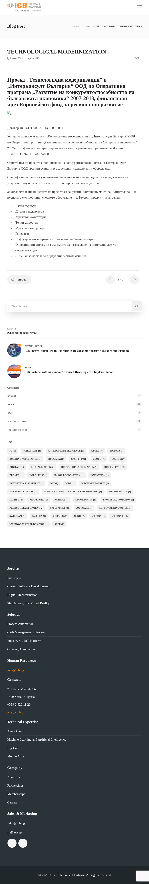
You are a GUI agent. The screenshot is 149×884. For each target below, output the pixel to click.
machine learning (23, 491)
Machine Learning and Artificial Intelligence (36, 739)
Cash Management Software (26, 632)
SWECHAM (17, 516)
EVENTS (11, 328)
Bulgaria (56, 459)
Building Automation (25, 459)
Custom (118, 459)
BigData (116, 450)
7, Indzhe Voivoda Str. (22, 689)
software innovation (115, 507)
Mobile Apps (15, 756)
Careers (12, 802)
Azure (96, 450)
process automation (118, 499)
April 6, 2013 (33, 58)
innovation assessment (26, 483)
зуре (59, 524)
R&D (10, 413)
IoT (54, 483)
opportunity (85, 499)
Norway (61, 499)
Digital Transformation (79, 467)
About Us (13, 777)
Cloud (98, 459)
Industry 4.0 (15, 578)
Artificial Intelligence (66, 450)
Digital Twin (114, 467)
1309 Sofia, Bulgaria (21, 696)
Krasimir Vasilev (17, 58)
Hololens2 (38, 475)
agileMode (32, 450)
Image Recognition (68, 475)
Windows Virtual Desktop (28, 524)
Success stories (17, 421)
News (87, 26)
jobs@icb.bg (15, 670)
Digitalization (42, 467)
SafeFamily (59, 507)
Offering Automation (21, 649)
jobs (69, 483)
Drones (15, 475)
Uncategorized (17, 430)
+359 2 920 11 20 (19, 704)
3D (12, 450)
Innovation (99, 475)
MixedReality (120, 491)
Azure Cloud (15, 731)
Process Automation (20, 624)
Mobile (16, 499)
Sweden (39, 516)
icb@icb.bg (15, 712)
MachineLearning (95, 483)
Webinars (120, 516)
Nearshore (39, 499)
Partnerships (15, 785)
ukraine (60, 516)
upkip (79, 516)
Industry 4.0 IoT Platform (24, 640)
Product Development (26, 507)
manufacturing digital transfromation (73, 491)
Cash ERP (78, 459)
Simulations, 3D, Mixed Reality (28, 603)
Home (75, 26)
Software (84, 507)
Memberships (16, 794)
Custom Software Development (28, 586)
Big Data (13, 748)
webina (98, 516)
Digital (16, 467)
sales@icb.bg (16, 823)
